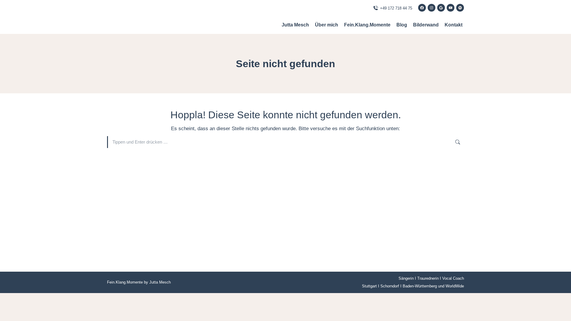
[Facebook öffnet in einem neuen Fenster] (422, 8)
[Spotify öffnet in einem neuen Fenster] (460, 8)
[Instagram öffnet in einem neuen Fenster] (431, 8)
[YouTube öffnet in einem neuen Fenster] (450, 8)
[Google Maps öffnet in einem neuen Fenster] (441, 8)
